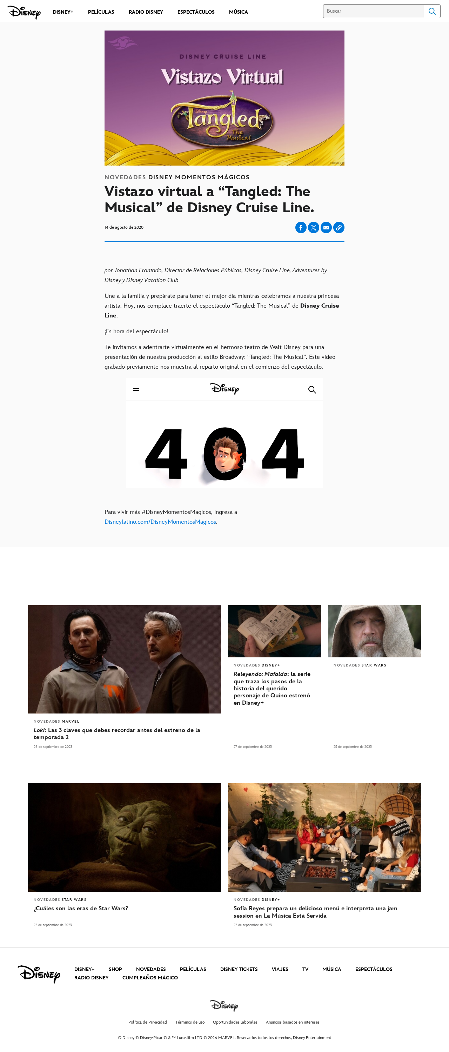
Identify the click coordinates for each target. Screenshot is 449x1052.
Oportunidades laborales (235, 1022)
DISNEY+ (84, 969)
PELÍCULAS (193, 969)
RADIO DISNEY (91, 978)
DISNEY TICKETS (239, 969)
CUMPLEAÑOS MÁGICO (150, 978)
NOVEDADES (151, 969)
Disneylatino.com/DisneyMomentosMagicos (160, 521)
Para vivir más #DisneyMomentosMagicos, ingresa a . (171, 517)
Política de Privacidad (147, 1022)
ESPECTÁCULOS (374, 969)
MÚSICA (331, 969)
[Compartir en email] (326, 228)
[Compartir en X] (313, 227)
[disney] (39, 974)
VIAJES (280, 969)
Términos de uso (190, 1022)
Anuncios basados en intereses (293, 1022)
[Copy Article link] (338, 227)
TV (305, 969)
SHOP (115, 969)
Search (432, 11)
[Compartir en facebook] (301, 227)
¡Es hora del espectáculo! (136, 331)
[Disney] (24, 13)
